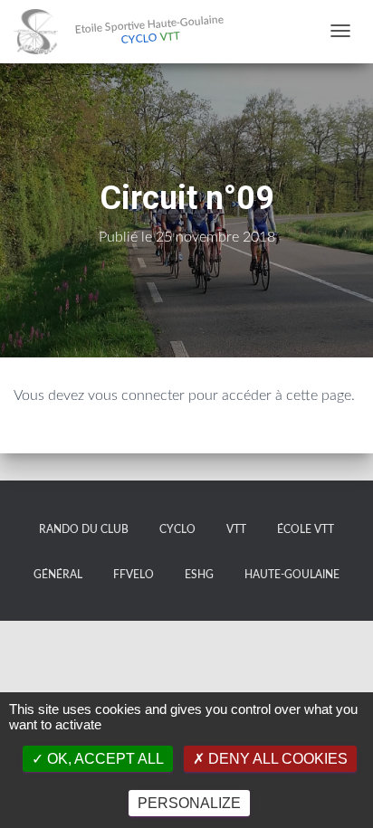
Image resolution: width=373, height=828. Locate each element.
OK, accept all (103, 758)
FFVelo (133, 574)
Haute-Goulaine (292, 574)
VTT (236, 529)
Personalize (189, 803)
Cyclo (177, 529)
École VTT (305, 529)
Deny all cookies (276, 758)
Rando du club (84, 529)
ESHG (199, 574)
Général (57, 574)
